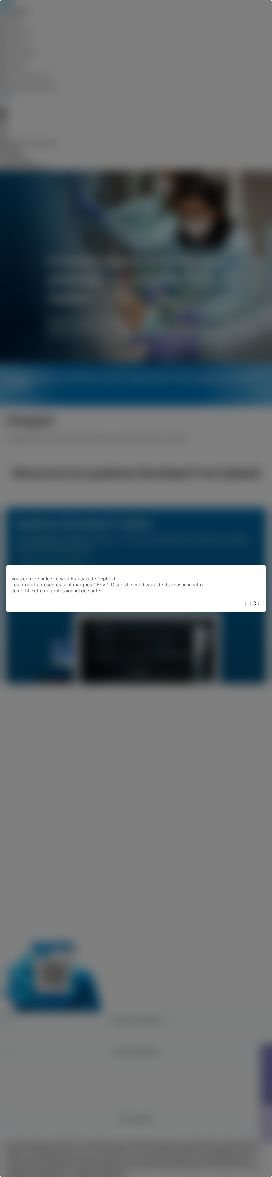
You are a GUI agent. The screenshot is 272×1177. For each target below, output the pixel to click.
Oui (256, 603)
